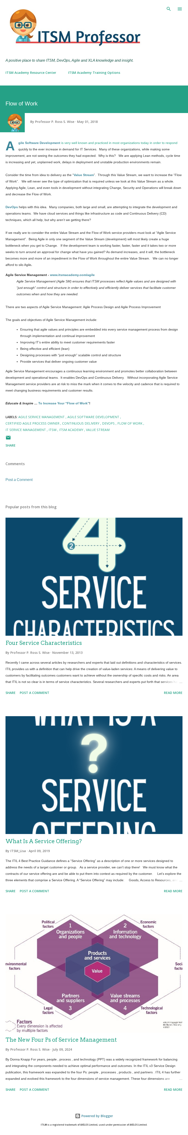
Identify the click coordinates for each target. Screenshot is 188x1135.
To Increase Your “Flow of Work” (63, 403)
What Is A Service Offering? (44, 841)
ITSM (53, 430)
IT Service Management (26, 430)
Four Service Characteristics (44, 643)
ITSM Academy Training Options (94, 72)
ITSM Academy (71, 430)
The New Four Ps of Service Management (61, 1039)
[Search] (168, 8)
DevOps (109, 423)
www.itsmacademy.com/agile (72, 275)
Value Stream (98, 430)
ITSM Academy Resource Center (31, 72)
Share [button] (11, 445)
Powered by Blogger (96, 1116)
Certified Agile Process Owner (33, 423)
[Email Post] (8, 439)
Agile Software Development (93, 417)
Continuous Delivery (81, 423)
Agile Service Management (42, 417)
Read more (173, 692)
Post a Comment (19, 480)
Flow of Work (130, 423)
